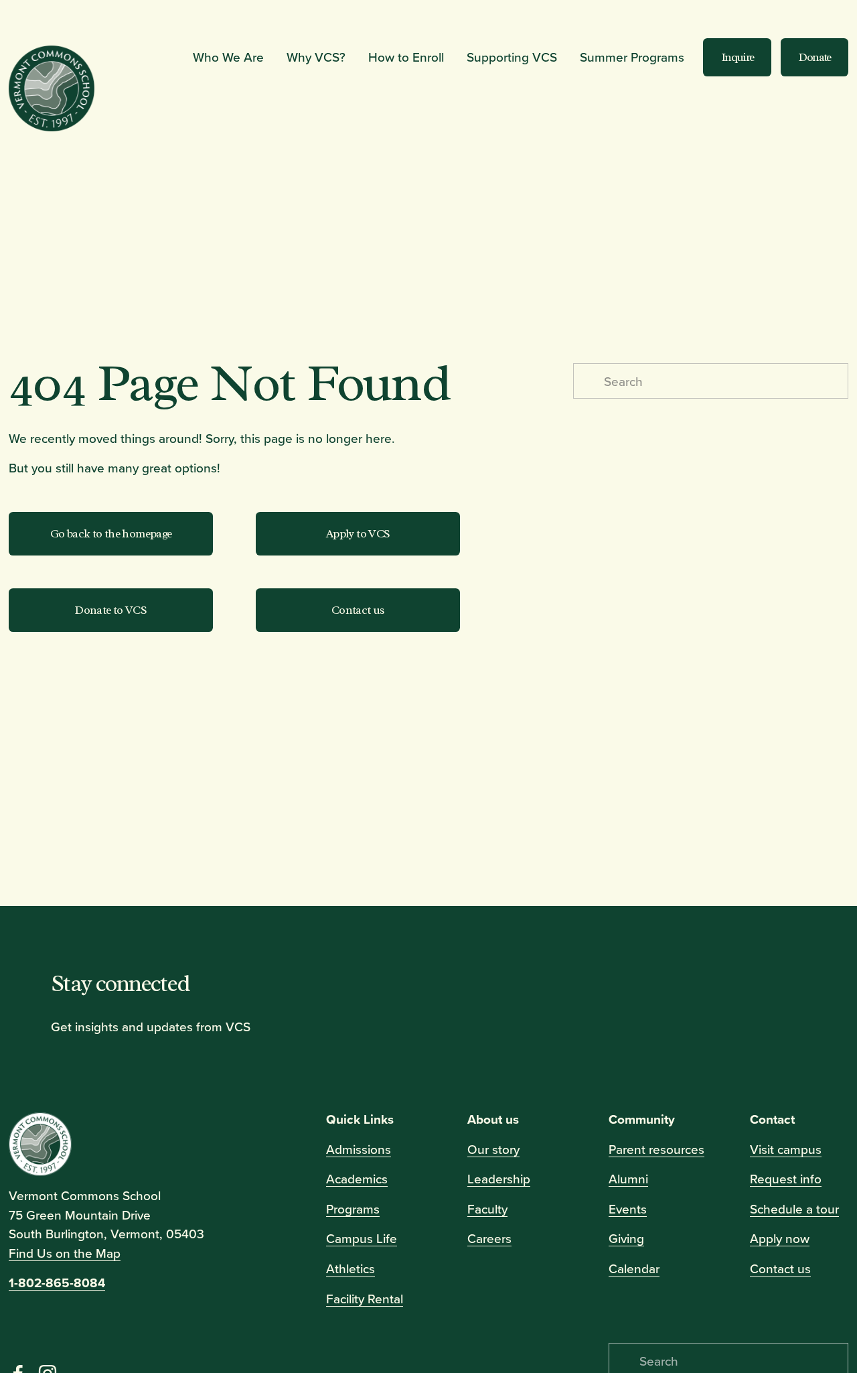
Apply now (779, 1239)
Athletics (350, 1268)
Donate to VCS (111, 609)
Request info (786, 1178)
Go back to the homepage (110, 533)
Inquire (737, 57)
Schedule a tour (794, 1208)
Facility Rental (364, 1298)
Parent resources (656, 1149)
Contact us (358, 609)
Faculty (487, 1208)
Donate (814, 57)
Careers (489, 1239)
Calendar (634, 1268)
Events (628, 1208)
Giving (626, 1239)
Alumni (628, 1178)
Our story (493, 1149)
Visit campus (786, 1149)
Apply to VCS (358, 533)
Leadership (498, 1178)
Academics (357, 1178)
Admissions (358, 1149)
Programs (353, 1208)
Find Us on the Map (65, 1253)
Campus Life (361, 1239)
